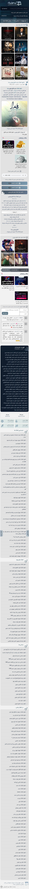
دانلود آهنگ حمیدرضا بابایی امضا (18, 731)
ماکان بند (25, 389)
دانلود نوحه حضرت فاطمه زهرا (19, 681)
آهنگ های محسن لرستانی (20, 875)
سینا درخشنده (24, 375)
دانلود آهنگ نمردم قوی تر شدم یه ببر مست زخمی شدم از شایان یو (14, 493)
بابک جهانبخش (24, 359)
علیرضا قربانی (17, 385)
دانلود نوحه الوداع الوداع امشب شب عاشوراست (16, 678)
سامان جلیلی (18, 371)
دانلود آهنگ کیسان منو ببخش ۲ (19, 737)
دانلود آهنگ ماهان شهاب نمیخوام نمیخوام (16, 757)
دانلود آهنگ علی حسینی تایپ (19, 477)
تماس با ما (16, 21)
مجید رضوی (6, 389)
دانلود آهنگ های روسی (21, 843)
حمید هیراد (12, 366)
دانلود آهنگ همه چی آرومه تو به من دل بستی (16, 522)
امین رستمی (14, 357)
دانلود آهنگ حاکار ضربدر (20, 590)
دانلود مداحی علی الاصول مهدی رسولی (17, 675)
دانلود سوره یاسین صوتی (20, 691)
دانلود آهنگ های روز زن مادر (19, 814)
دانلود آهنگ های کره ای (21, 852)
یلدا (8, 88)
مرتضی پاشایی (24, 398)
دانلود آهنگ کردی (22, 878)
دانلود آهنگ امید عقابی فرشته (19, 603)
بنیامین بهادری (17, 359)
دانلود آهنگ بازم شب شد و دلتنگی (18, 516)
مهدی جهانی (24, 403)
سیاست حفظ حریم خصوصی (9, 887)
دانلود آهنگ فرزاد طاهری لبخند (19, 504)
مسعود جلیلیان (10, 398)
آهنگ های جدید (24, 270)
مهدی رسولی (18, 403)
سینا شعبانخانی (17, 375)
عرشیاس (7, 378)
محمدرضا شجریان (23, 396)
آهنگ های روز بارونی (21, 862)
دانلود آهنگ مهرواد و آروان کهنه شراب (17, 556)
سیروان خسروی (16, 373)
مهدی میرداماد (6, 403)
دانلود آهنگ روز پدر (21, 798)
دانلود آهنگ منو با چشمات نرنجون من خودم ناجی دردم (15, 436)
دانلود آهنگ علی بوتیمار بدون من (18, 453)
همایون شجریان (10, 407)
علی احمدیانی (17, 380)
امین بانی (19, 357)
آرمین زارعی (20, 352)
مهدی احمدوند (9, 401)
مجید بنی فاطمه (19, 389)
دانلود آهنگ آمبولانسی (21, 872)
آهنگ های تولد (5, 270)
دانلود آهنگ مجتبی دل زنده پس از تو (18, 540)
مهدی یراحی (24, 405)
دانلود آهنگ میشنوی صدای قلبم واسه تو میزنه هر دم (14, 519)
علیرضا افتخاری (6, 382)
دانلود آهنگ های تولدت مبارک (19, 622)
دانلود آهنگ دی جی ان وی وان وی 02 (17, 593)
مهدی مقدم (12, 403)
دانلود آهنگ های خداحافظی (20, 856)
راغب (9, 366)
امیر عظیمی (24, 357)
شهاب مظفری (5, 375)
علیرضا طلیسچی (24, 385)
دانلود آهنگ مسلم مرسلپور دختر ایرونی (17, 468)
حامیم (9, 362)
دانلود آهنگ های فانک (21, 811)
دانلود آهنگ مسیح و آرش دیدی (19, 596)
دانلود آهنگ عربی (22, 840)
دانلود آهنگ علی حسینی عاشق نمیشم (18, 718)
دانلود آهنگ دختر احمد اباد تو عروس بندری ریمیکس (14, 446)
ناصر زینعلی (19, 407)
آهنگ (14, 92)
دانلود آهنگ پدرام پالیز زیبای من (19, 763)
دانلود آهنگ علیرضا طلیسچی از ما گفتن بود (16, 619)
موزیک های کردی (22, 833)
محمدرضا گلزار (16, 396)
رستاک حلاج (4, 366)
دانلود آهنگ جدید (22, 789)
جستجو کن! (4, 8)
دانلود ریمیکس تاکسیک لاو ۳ (19, 537)
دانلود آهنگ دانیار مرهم (21, 550)
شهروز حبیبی (12, 378)
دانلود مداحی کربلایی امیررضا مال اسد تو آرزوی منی (15, 649)
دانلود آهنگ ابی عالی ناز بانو (20, 456)
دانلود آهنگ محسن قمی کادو (19, 465)
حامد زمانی (19, 362)
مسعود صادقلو (24, 401)
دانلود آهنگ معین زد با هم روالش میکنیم (17, 625)
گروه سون (13, 387)
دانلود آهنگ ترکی (22, 801)
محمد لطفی (5, 394)
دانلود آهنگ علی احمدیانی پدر (19, 715)
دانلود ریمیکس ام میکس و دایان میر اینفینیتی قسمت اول (14, 488)
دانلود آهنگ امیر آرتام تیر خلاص (19, 747)
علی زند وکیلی (5, 380)
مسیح (18, 401)
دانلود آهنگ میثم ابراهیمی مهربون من (17, 609)
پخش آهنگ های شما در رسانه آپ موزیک (20, 16)
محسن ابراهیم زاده (23, 391)
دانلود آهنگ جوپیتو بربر (21, 443)
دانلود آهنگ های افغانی (21, 824)
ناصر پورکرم (24, 407)
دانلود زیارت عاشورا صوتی (20, 688)
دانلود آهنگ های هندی (21, 868)
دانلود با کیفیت (13, 183)
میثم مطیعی (8, 405)
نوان (15, 407)
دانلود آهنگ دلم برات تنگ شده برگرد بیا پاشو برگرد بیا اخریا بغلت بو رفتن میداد (14, 533)
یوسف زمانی (19, 410)
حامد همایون (13, 362)
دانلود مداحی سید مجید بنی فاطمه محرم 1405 (15, 662)
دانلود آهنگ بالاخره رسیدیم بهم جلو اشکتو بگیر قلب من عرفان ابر (14, 460)
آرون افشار (15, 352)
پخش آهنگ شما (7, 21)
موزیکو (7, 415)
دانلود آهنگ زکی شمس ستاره (19, 577)
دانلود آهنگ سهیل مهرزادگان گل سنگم (17, 635)
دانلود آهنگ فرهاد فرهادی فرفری (19, 728)
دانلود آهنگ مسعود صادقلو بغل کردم (17, 712)
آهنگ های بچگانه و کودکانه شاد (19, 817)
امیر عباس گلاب (8, 355)
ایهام (10, 357)
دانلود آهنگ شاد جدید (21, 785)
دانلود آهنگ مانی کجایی (20, 725)
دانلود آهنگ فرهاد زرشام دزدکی (19, 574)
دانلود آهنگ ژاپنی (22, 849)
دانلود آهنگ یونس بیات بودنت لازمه (18, 612)
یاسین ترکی (24, 410)
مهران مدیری (14, 405)
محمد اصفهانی (18, 394)
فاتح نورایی (17, 132)
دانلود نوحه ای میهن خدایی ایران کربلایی (17, 641)
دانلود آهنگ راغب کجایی (20, 741)
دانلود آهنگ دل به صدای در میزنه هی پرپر (17, 481)
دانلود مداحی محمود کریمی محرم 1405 (17, 659)
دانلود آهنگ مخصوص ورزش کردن (18, 827)
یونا (15, 410)
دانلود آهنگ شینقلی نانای (20, 528)
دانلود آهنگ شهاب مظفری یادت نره (18, 753)
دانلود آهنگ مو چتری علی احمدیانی (18, 760)
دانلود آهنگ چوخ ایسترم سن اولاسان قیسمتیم (16, 512)
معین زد (15, 401)
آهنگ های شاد (14, 270)
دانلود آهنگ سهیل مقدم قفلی (19, 450)
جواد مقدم (25, 362)
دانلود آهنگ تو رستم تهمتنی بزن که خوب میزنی (15, 628)
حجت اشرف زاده (23, 364)
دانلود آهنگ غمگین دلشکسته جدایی (18, 830)
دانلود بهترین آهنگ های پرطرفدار (19, 776)
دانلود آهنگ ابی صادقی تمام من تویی (17, 583)
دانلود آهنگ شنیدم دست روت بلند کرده (17, 525)
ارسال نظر (5, 313)
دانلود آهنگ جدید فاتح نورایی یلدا (16, 82)
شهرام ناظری (18, 378)
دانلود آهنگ (19, 88)
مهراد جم (19, 405)
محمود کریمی (9, 396)
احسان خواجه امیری (9, 352)
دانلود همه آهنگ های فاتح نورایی (15, 192)
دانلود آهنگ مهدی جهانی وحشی (19, 734)
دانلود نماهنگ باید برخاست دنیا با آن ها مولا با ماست (14, 652)
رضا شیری (21, 369)
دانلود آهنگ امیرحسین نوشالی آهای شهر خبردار (16, 484)
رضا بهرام (25, 369)
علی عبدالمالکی (24, 382)
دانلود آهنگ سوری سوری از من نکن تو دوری (16, 440)
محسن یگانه (24, 394)
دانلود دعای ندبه (22, 700)
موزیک (15, 90)
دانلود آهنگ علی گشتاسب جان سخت (18, 546)
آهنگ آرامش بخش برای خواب (19, 821)
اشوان (13, 355)
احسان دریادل (24, 355)
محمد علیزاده (11, 394)
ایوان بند (6, 357)
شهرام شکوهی (24, 378)
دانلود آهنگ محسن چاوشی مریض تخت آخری (16, 638)
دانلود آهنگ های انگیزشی (20, 865)
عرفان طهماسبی (24, 380)
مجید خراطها (12, 389)
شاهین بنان (11, 375)
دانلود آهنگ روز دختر (21, 805)
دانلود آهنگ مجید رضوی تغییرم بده (18, 631)
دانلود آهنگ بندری (22, 837)
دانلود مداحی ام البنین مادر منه (19, 672)
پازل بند (7, 359)
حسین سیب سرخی (15, 364)
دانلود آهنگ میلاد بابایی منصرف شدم (17, 766)
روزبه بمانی (5, 369)
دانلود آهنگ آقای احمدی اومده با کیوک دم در (16, 769)
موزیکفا (21, 415)
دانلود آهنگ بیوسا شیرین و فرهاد (18, 501)
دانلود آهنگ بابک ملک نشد (20, 543)
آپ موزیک (14, 3)
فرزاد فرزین (7, 385)
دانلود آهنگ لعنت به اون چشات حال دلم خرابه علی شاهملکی (15, 508)
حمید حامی (8, 364)
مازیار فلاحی (7, 387)
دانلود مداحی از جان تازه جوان (19, 656)
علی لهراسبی (17, 382)
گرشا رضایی (18, 387)
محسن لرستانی (9, 391)
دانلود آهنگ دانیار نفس (21, 553)
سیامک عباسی (6, 371)
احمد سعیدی (18, 355)
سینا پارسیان (9, 373)
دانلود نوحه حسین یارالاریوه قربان (18, 773)
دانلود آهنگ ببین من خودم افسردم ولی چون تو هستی (14, 474)
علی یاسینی (12, 382)
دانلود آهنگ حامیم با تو (21, 580)
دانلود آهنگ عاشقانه (21, 792)
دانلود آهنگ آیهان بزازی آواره (20, 497)
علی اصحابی (11, 380)
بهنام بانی (11, 359)
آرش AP (25, 352)
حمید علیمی (18, 366)
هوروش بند (4, 407)
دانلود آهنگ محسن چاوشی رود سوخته (17, 587)
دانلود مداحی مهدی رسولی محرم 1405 (17, 668)
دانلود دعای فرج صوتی (21, 694)
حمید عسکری (24, 366)
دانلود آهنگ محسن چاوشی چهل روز (18, 606)
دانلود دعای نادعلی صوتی (20, 697)
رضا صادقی (15, 369)
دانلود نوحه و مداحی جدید (20, 795)
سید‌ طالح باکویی (23, 373)
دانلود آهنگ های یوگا (21, 859)
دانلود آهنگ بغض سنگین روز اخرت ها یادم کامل (15, 744)
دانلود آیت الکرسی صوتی (20, 684)
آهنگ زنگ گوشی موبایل (20, 808)
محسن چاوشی (15, 391)
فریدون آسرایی (24, 387)
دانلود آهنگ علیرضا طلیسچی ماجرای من (17, 599)
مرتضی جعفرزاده (17, 398)
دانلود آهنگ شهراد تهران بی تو (19, 750)
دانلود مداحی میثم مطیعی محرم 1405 (17, 665)
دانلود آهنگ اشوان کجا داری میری (18, 721)
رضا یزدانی (10, 369)
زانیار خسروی (24, 371)
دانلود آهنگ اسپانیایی (21, 846)
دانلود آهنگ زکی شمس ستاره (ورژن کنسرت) (16, 471)
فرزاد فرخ (12, 385)
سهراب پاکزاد (12, 371)
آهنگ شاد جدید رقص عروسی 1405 (18, 615)
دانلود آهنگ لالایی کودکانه (20, 782)
